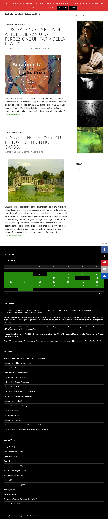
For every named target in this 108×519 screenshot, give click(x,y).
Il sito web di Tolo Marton (14, 368)
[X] (104, 256)
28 (83, 286)
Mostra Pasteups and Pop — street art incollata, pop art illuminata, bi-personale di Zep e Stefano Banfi (59, 341)
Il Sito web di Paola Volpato (15, 377)
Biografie (7, 447)
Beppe (26, 49)
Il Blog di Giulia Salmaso (13, 387)
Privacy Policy (9, 516)
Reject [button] (73, 7)
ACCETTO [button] (63, 7)
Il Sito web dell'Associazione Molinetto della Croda (24, 425)
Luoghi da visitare (13, 133)
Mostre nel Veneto (11, 475)
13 (68, 278)
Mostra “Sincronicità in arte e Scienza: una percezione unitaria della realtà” (35, 36)
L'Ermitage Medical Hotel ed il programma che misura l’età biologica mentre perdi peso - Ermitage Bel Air (46, 327)
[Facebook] (104, 249)
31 (25, 289)
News (6, 489)
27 (68, 286)
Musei (6, 480)
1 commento (38, 152)
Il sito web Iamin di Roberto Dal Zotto (19, 391)
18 (40, 282)
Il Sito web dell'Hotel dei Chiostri (17, 363)
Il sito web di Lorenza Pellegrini (16, 406)
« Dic (6, 293)
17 (25, 282)
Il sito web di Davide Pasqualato (17, 382)
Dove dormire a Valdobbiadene (16, 372)
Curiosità (7, 461)
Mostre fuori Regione (15, 25)
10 (25, 278)
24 (25, 286)
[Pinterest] (104, 263)
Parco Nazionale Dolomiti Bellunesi (18, 396)
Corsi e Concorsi (11, 456)
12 (54, 278)
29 (97, 286)
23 (11, 286)
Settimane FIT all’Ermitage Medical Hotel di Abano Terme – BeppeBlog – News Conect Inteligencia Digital (47, 310)
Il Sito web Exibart (11, 410)
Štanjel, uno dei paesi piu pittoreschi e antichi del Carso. (33, 142)
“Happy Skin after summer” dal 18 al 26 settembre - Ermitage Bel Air (31, 334)
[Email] (104, 269)
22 (97, 282)
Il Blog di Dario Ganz (12, 415)
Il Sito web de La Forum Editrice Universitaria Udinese (26, 429)
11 (40, 278)
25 (40, 286)
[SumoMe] (104, 276)
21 (83, 282)
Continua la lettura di (15, 114)
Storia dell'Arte (10, 504)
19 (54, 282)
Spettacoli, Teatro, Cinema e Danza (18, 499)
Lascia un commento (41, 49)
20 (68, 282)
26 (54, 286)
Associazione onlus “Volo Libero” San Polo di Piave (24, 358)
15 (97, 278)
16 (11, 282)
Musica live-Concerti (12, 485)
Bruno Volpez (9, 341)
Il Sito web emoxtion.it (13, 401)
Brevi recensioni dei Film (14, 451)
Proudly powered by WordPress (27, 516)
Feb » (101, 293)
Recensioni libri (10, 494)
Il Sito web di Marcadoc (13, 420)
